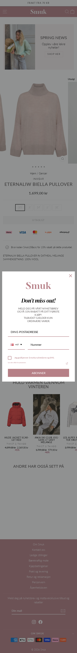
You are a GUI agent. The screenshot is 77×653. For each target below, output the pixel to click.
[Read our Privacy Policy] (67, 363)
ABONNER (38, 373)
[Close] (70, 275)
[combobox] (16, 344)
